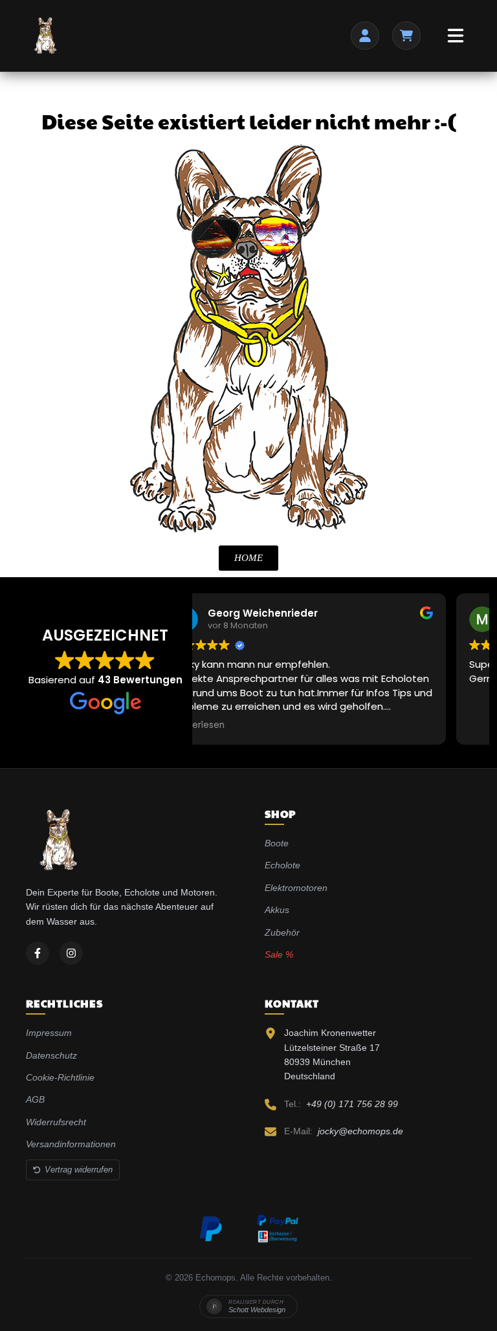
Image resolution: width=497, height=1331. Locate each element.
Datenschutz (51, 1055)
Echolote (282, 865)
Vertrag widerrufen (79, 1169)
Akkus (277, 910)
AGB (35, 1099)
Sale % (279, 954)
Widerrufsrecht (56, 1122)
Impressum (49, 1033)
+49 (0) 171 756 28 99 (352, 1104)
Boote (277, 843)
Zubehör (282, 932)
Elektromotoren (296, 888)
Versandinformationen (71, 1144)
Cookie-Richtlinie (60, 1077)
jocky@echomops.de (360, 1131)
